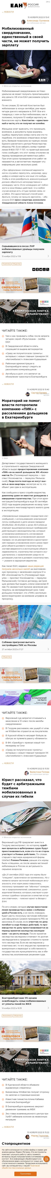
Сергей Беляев (39, 393)
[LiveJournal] (47, 269)
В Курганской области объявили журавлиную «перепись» (22, 1086)
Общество (16, 264)
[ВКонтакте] (33, 269)
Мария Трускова (39, 1136)
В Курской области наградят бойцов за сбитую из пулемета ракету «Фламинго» (26, 737)
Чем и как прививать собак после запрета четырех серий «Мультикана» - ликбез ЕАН (27, 339)
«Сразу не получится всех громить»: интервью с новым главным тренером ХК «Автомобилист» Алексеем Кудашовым (27, 356)
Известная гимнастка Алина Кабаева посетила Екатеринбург (25, 1100)
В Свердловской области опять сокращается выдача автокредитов (24, 347)
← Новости (8, 12)
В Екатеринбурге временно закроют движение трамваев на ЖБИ (25, 1108)
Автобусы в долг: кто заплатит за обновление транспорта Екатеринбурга (26, 375)
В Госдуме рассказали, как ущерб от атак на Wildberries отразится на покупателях (27, 730)
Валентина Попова (39, 772)
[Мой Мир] (44, 269)
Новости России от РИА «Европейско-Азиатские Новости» (19, 5)
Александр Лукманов (38, 21)
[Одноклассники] (37, 269)
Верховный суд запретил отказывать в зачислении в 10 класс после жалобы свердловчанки (26, 721)
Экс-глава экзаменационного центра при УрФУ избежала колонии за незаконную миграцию (27, 1117)
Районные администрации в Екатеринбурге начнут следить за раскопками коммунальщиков (23, 367)
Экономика (7, 1015)
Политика (6, 264)
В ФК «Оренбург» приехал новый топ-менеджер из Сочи (25, 744)
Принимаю (25, 1174)
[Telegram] (40, 269)
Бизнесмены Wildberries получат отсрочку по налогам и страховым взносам (27, 1093)
